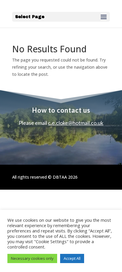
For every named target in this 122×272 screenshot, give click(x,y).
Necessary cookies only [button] (32, 258)
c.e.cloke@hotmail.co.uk (75, 123)
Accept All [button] (72, 258)
